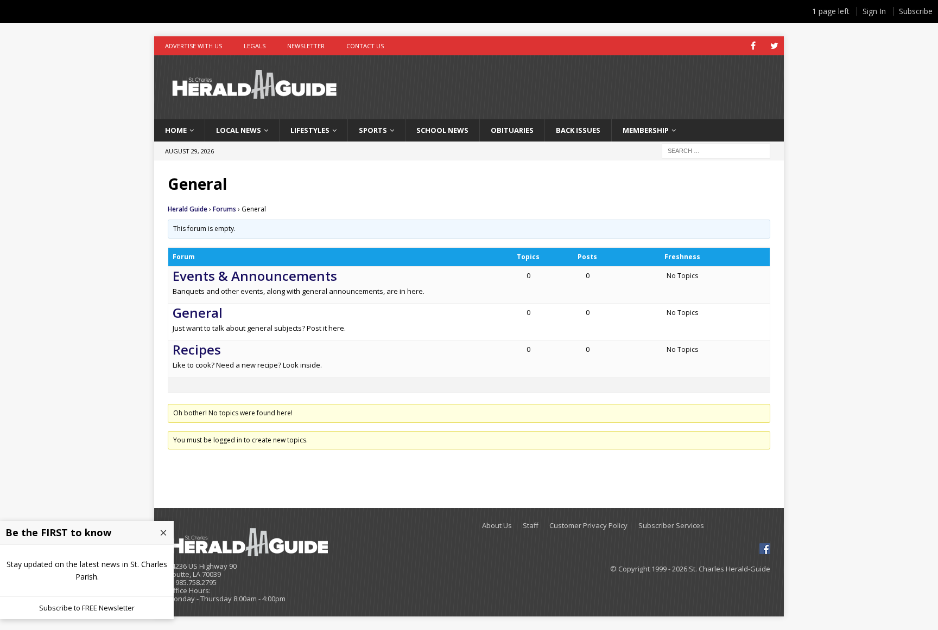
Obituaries (512, 130)
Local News (238, 130)
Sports (373, 130)
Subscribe (916, 11)
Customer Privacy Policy (588, 526)
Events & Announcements (255, 276)
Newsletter (306, 46)
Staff (530, 526)
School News (442, 130)
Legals (254, 46)
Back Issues (578, 130)
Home (176, 130)
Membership (646, 130)
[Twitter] (774, 45)
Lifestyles (309, 130)
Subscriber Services (671, 526)
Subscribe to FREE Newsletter (87, 608)
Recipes (197, 349)
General (198, 313)
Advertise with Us (193, 46)
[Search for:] (716, 150)
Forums (224, 209)
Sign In (874, 11)
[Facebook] (753, 45)
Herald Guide (187, 209)
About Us (497, 526)
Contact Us (365, 46)
